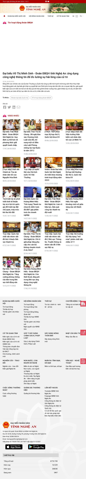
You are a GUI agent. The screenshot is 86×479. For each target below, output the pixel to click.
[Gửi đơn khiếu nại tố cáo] (83, 361)
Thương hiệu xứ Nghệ (31, 374)
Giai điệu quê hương (73, 366)
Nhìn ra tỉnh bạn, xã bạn (53, 366)
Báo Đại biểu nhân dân (53, 416)
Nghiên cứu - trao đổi (10, 366)
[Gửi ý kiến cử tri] (83, 304)
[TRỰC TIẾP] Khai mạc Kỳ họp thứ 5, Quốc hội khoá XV (52, 134)
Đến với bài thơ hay (73, 369)
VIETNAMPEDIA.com (78, 452)
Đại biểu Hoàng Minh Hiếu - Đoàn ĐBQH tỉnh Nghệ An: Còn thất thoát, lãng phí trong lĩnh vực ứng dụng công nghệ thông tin (32, 277)
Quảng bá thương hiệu (32, 393)
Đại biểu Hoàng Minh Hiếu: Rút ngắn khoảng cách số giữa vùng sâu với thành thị (74, 204)
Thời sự (50, 16)
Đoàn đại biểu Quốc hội (20, 98)
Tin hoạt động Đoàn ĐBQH (20, 22)
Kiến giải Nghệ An (9, 369)
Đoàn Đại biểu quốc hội (17, 16)
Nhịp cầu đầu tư (71, 337)
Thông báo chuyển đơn (11, 347)
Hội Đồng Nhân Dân (36, 16)
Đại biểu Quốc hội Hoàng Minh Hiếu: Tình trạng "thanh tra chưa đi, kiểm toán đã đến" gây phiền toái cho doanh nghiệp (32, 207)
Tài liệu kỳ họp (8, 309)
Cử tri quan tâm (63, 16)
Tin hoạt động (8, 307)
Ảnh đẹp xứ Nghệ (30, 384)
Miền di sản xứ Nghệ (31, 366)
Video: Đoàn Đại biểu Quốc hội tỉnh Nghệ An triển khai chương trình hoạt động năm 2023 (53, 174)
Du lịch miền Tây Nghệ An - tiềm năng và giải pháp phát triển (32, 378)
